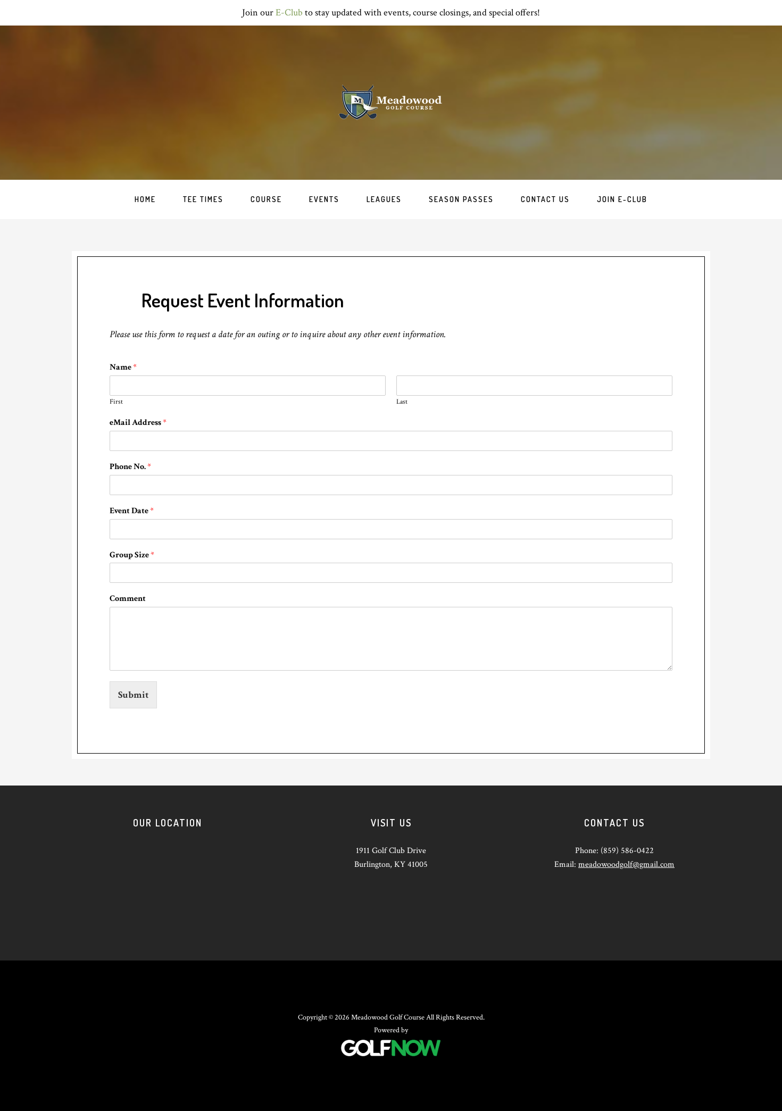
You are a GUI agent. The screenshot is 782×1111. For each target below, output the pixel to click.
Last (401, 402)
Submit (133, 695)
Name (123, 367)
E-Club (289, 12)
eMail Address (138, 422)
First (116, 402)
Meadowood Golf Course (391, 102)
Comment (128, 599)
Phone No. (130, 467)
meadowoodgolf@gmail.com (626, 864)
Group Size (132, 555)
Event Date (132, 511)
